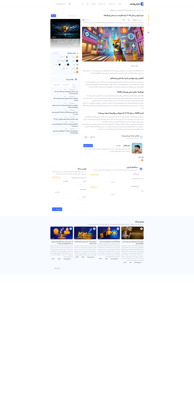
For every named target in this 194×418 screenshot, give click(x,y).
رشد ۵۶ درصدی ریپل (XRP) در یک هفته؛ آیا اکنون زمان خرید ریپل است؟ (65, 113)
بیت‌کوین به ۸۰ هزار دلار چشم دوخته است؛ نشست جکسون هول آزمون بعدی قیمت (65, 106)
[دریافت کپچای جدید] (64, 209)
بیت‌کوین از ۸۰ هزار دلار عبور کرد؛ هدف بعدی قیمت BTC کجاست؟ (66, 99)
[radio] (53, 177)
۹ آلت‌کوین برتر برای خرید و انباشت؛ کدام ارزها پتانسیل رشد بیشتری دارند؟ (65, 125)
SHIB (137, 71)
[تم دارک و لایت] (52, 3)
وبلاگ (135, 10)
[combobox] (69, 192)
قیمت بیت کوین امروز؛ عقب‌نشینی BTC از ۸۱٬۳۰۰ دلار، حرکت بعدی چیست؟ (66, 92)
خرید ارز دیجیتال (140, 10)
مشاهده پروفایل (88, 146)
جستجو (53, 16)
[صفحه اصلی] (137, 4)
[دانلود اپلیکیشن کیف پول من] (69, 4)
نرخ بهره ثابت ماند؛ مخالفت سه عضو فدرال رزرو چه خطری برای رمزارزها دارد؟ (65, 132)
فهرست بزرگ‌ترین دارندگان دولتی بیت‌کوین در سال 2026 (66, 119)
